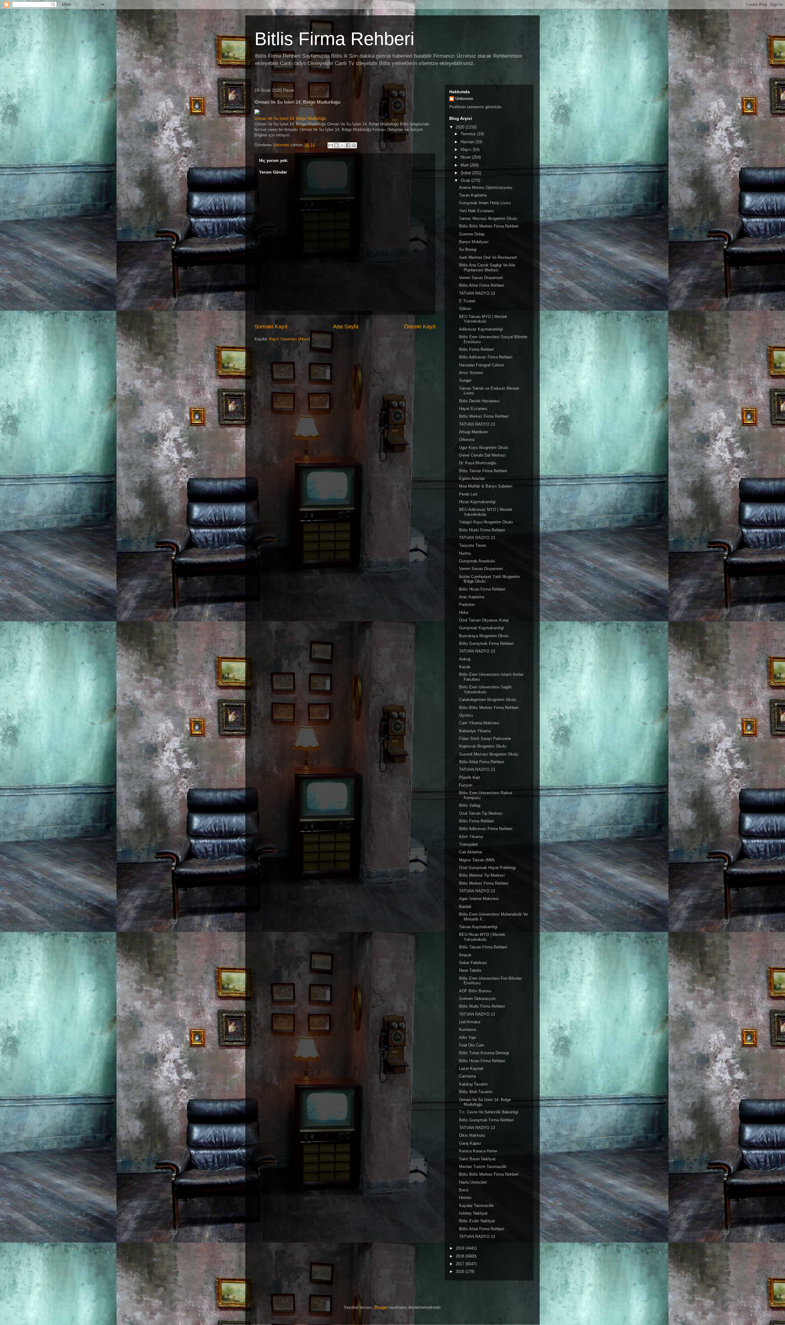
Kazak (464, 666)
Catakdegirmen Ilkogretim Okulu (487, 699)
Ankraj (464, 659)
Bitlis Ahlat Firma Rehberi (481, 285)
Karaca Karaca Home (478, 1151)
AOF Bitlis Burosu (475, 991)
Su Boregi (468, 249)
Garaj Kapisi (470, 1143)
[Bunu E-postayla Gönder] (330, 145)
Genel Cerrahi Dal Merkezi (482, 455)
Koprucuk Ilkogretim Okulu (482, 746)
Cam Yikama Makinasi (479, 723)
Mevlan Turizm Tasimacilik (483, 1166)
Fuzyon (465, 785)
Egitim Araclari (472, 478)
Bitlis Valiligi (470, 805)
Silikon (465, 308)
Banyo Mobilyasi (473, 241)
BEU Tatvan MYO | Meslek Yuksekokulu (483, 319)
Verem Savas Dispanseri (481, 277)
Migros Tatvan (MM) (477, 860)
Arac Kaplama (471, 597)
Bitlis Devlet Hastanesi (479, 401)
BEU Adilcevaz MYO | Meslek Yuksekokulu (485, 512)
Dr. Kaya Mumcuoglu (477, 463)
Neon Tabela (470, 970)
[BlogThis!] (336, 145)
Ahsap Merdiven (473, 432)
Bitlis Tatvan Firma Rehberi (483, 471)
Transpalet (468, 844)
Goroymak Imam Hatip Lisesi (485, 203)
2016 (460, 1271)
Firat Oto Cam (471, 1045)
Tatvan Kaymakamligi (478, 927)
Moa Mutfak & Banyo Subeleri (485, 486)
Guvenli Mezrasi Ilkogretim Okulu (488, 754)
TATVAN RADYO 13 (477, 293)
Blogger (381, 1307)
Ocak (466, 180)
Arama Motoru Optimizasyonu (485, 187)
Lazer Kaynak (471, 1068)
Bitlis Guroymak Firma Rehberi (486, 643)
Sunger (465, 380)
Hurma (465, 553)
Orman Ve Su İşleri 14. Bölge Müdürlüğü (290, 118)
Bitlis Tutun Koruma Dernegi (484, 1053)
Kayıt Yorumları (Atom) (289, 339)
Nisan (466, 157)
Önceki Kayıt (419, 327)
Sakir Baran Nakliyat (477, 1159)
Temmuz (469, 134)
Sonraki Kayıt (271, 327)
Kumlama (467, 1029)
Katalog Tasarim (473, 1084)
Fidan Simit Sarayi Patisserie (485, 738)
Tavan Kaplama (473, 195)
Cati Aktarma (470, 852)
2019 (460, 1248)
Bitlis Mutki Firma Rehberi (482, 530)
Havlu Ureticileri (473, 1182)
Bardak (465, 906)
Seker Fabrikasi (473, 962)
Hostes (465, 1197)
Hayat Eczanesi (473, 408)
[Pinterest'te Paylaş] (354, 145)
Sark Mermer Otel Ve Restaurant (488, 257)
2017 (460, 1264)
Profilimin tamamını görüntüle (475, 107)
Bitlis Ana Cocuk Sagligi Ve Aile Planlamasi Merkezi (487, 267)
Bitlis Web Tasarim (475, 1091)
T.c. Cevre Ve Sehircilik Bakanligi (488, 1112)
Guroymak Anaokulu (477, 561)
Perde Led (468, 494)
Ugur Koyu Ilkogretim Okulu (483, 447)
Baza (463, 1190)
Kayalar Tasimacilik (476, 1205)
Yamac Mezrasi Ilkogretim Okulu (488, 218)
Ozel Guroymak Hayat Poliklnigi (487, 867)
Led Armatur (470, 1022)
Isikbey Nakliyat (473, 1213)
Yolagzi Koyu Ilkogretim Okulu (486, 522)
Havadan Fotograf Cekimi (481, 365)
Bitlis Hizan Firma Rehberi (482, 589)
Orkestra (466, 439)
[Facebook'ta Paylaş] (348, 145)
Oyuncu (466, 715)
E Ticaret (467, 301)
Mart (465, 165)
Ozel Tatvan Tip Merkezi (481, 813)
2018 (460, 1256)
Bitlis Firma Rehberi (334, 39)
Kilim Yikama (471, 836)
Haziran (468, 142)
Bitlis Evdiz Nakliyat (477, 1221)
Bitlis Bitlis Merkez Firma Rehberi (489, 226)
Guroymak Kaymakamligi (481, 628)
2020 (460, 127)
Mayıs (467, 149)
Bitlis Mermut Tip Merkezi (482, 875)
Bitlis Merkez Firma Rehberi (483, 416)
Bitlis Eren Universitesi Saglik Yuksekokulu (485, 689)
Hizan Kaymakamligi (477, 502)
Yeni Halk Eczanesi (476, 211)
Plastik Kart (469, 777)
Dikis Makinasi (472, 1135)
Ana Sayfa (345, 327)
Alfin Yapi (467, 1037)
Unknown (464, 98)
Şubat (466, 172)
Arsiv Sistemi (471, 372)
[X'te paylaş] (342, 145)
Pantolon (467, 604)
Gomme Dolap (471, 234)
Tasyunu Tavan (472, 545)
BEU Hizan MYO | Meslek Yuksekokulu (482, 937)
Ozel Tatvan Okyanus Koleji (484, 620)
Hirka (463, 612)
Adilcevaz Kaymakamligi (481, 329)
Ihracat (465, 955)
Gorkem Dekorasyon (477, 998)
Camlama (467, 1076)
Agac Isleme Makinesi (479, 898)
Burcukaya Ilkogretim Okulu (483, 636)
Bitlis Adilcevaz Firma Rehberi (485, 357)
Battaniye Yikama (475, 731)
